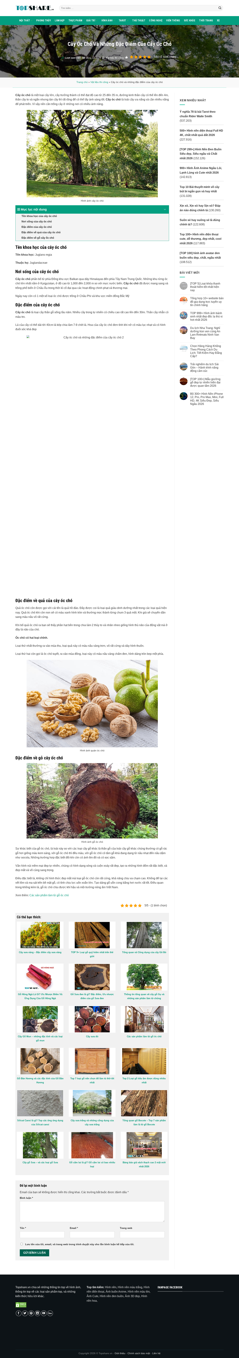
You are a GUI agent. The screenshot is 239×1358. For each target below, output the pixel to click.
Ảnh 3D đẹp (132, 1296)
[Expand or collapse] (165, 209)
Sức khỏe (189, 20)
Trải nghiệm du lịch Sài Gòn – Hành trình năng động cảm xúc (204, 367)
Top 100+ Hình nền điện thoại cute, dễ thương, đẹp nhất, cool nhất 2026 (200, 239)
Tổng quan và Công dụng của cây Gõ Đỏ (144, 952)
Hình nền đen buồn (112, 1296)
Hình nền (110, 1287)
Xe (218, 20)
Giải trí (90, 20)
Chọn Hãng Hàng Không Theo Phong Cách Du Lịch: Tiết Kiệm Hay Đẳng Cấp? (206, 351)
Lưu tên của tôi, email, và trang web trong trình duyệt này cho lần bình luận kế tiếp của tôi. (79, 1244)
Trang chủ (82, 82)
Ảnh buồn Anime (116, 1291)
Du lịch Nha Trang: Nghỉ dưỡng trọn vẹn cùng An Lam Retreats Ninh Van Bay (205, 332)
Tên (23, 1228)
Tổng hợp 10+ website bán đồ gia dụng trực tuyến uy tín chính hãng (206, 301)
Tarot (122, 20)
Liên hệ (156, 1353)
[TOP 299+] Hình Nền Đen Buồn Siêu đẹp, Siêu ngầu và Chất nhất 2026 (201, 154)
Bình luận (26, 1197)
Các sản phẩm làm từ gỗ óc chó (49, 895)
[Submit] (220, 8)
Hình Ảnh (107, 20)
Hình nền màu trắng (130, 1287)
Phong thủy (43, 20)
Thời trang (206, 20)
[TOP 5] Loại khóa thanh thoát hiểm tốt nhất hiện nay (205, 287)
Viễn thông (173, 20)
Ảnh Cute (92, 1296)
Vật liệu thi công (115, 58)
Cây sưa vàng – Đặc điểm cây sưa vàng (40, 952)
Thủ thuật (138, 20)
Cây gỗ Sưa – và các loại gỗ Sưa (40, 1162)
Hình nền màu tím (139, 1291)
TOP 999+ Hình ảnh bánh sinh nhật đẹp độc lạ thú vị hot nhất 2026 (206, 316)
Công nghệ (155, 20)
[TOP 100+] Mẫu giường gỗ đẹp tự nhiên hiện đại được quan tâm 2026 (205, 382)
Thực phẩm (75, 20)
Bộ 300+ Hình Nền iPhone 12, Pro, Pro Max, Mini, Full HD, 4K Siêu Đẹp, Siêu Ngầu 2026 (206, 398)
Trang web (126, 1228)
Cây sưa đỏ (92, 1036)
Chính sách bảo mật (139, 1353)
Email (74, 1228)
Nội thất (24, 20)
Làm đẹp (60, 20)
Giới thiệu (120, 1353)
